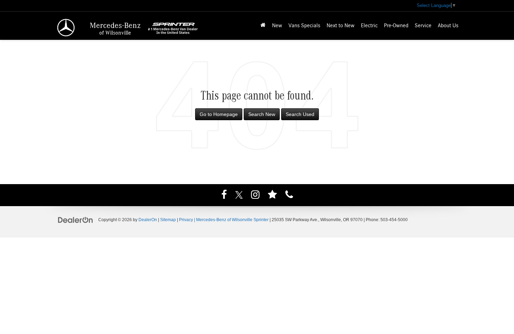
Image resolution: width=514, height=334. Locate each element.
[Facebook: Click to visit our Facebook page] (224, 195)
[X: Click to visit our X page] (239, 195)
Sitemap (168, 219)
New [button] (277, 25)
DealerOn (147, 219)
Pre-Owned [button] (396, 25)
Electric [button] (369, 25)
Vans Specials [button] (304, 25)
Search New (261, 114)
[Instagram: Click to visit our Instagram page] (255, 195)
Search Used (300, 114)
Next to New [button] (341, 25)
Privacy (186, 219)
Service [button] (423, 25)
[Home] (263, 26)
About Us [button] (448, 25)
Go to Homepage (219, 114)
